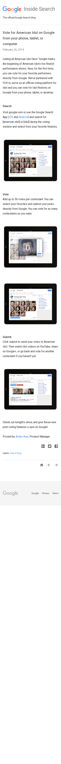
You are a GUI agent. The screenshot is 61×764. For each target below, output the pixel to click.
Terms (55, 493)
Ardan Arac (22, 436)
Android (23, 117)
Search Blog (15, 453)
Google (35, 493)
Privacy (45, 493)
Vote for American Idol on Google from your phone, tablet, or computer (29, 38)
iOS (11, 117)
